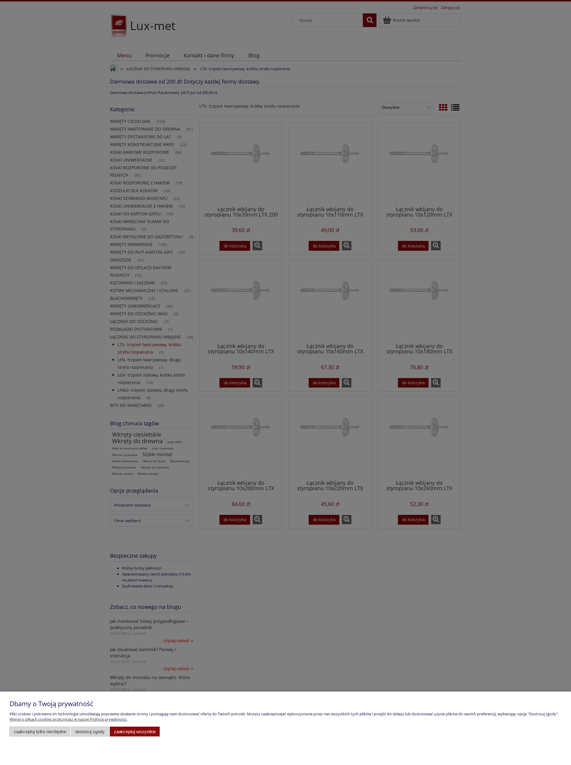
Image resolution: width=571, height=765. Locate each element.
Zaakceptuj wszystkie (135, 731)
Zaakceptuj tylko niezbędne (40, 731)
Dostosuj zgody (90, 731)
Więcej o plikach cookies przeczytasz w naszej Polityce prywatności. (68, 719)
